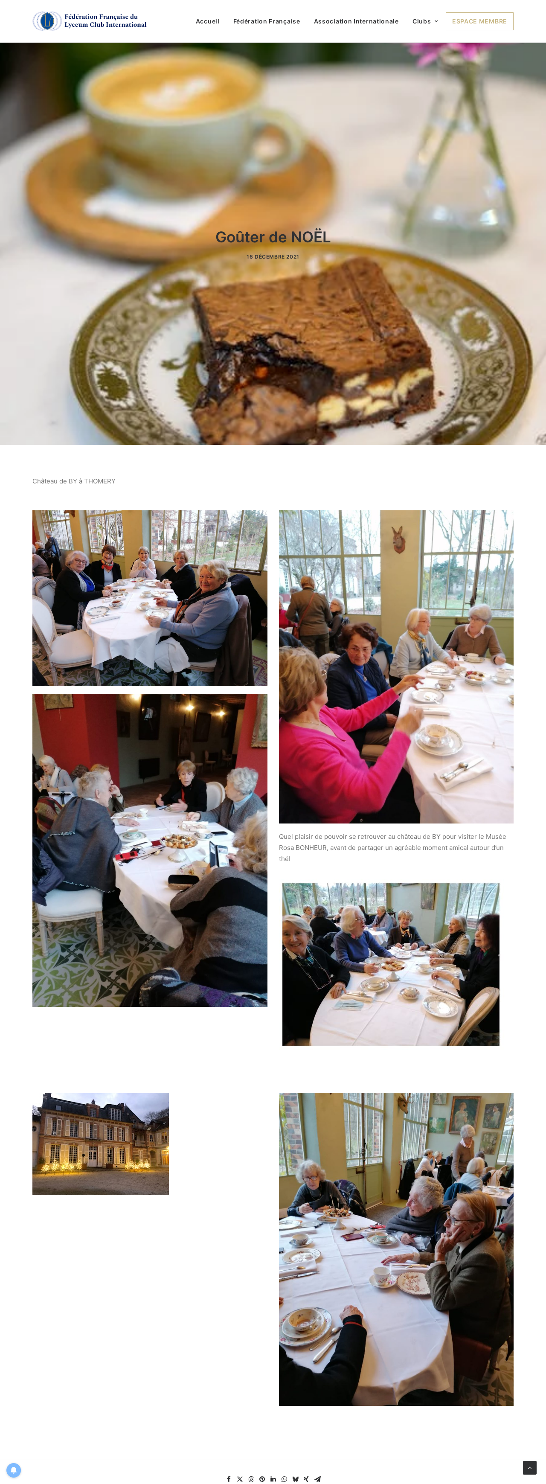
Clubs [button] (421, 21)
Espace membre (479, 21)
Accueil (208, 21)
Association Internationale (356, 21)
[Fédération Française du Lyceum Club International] (92, 21)
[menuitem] (211, 21)
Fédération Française (266, 21)
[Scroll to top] (530, 1467)
